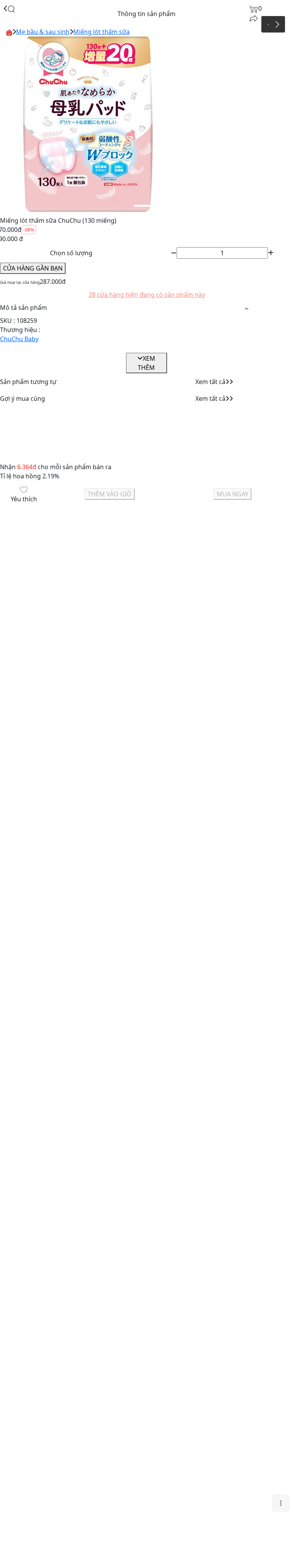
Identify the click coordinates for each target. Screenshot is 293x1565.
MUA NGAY (232, 494)
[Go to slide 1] (145, 206)
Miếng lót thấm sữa (101, 32)
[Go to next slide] (277, 24)
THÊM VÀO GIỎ (110, 494)
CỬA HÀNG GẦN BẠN (33, 268)
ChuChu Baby (19, 339)
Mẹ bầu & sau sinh (42, 32)
